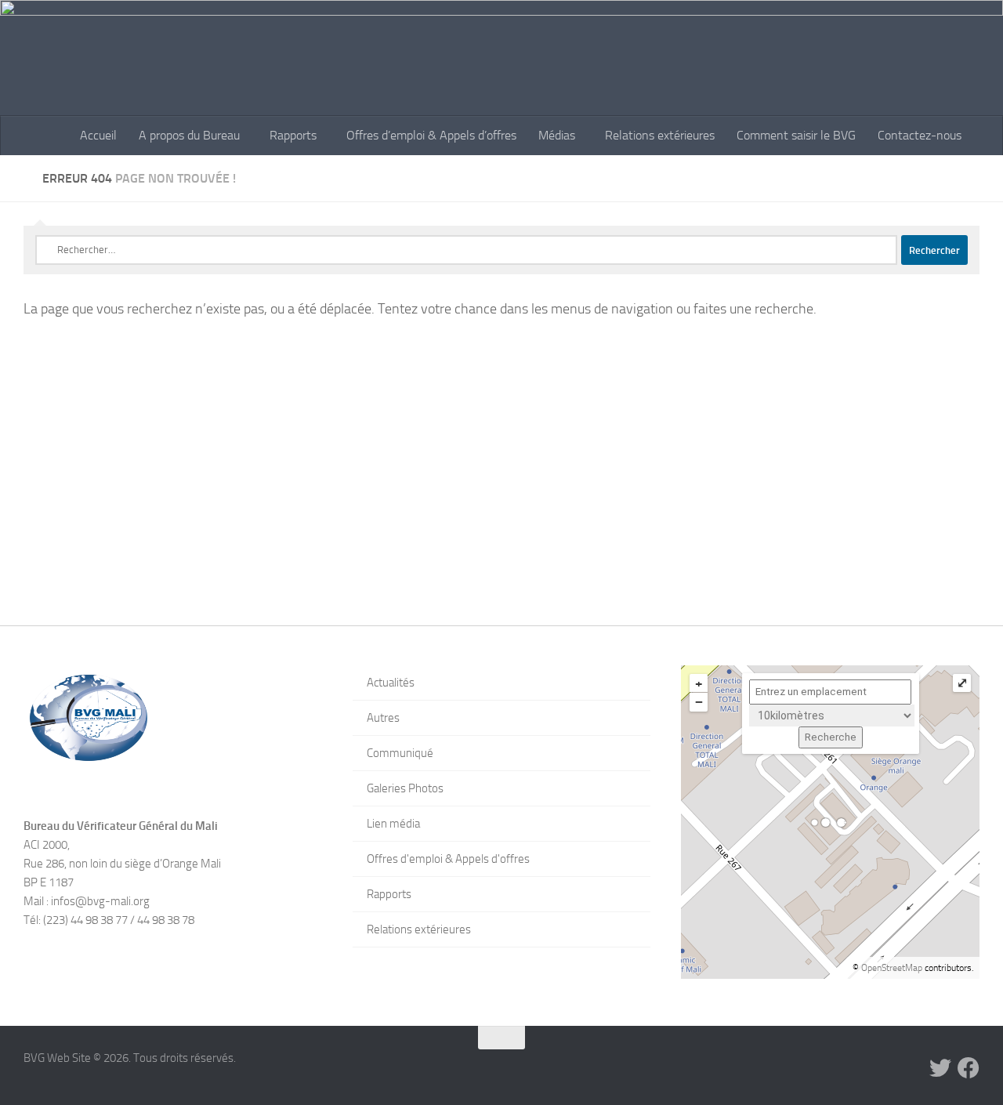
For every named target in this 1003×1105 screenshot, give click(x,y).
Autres (383, 718)
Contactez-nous (919, 135)
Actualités (391, 683)
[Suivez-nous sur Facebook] (968, 1068)
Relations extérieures (660, 135)
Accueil (98, 135)
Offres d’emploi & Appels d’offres (431, 135)
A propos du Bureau (189, 135)
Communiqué (400, 753)
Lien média (393, 824)
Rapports (293, 135)
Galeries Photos (405, 788)
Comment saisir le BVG (796, 135)
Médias (556, 135)
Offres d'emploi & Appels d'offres (448, 859)
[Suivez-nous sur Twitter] (940, 1068)
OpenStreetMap (891, 967)
